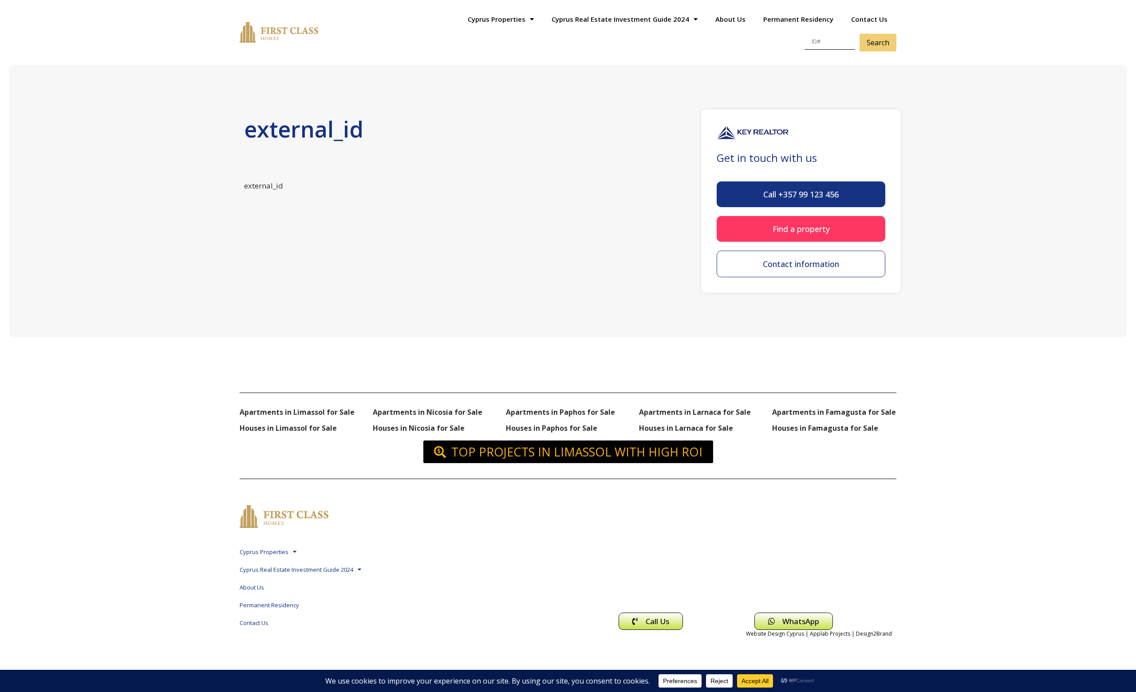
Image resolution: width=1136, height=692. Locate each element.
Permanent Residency (798, 19)
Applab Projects (830, 633)
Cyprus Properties (496, 19)
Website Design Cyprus (775, 633)
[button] (801, 194)
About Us (730, 19)
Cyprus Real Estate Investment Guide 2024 (620, 19)
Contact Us (869, 19)
